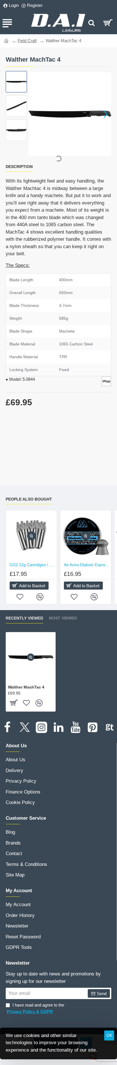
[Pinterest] (92, 727)
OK (109, 1035)
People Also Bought (29, 499)
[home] (6, 40)
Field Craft (27, 40)
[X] (24, 727)
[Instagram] (41, 727)
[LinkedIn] (58, 727)
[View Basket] (108, 22)
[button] (34, 114)
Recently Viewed (24, 618)
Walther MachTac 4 (26, 687)
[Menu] (7, 22)
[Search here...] (91, 22)
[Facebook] (7, 727)
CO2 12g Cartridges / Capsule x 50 (32, 564)
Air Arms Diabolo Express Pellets (87, 564)
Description (19, 166)
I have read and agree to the (35, 1008)
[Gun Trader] (109, 727)
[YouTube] (75, 727)
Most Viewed (63, 618)
